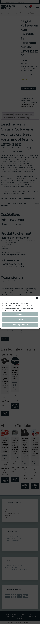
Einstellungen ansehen (20, 325)
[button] (37, 298)
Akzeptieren (20, 314)
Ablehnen (20, 319)
